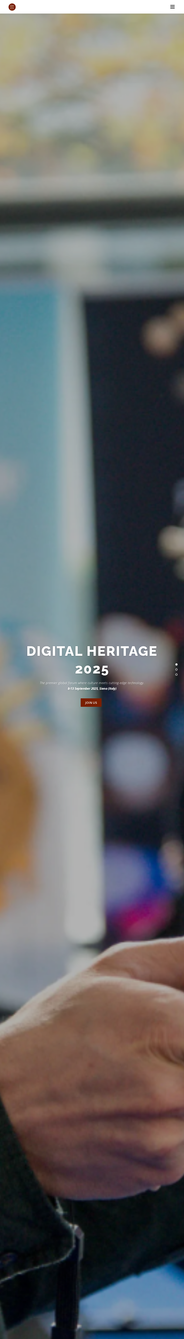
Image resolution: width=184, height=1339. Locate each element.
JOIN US (91, 703)
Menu (172, 6)
